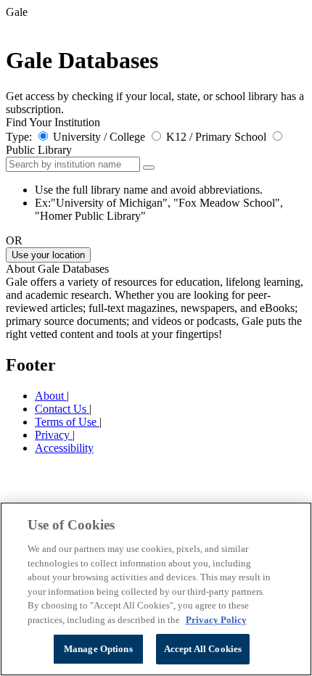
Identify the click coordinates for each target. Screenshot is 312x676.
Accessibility (64, 448)
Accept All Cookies (203, 648)
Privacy (54, 435)
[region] (156, 589)
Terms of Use (67, 422)
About (51, 395)
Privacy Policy (216, 619)
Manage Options (98, 648)
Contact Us (62, 409)
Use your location (48, 255)
